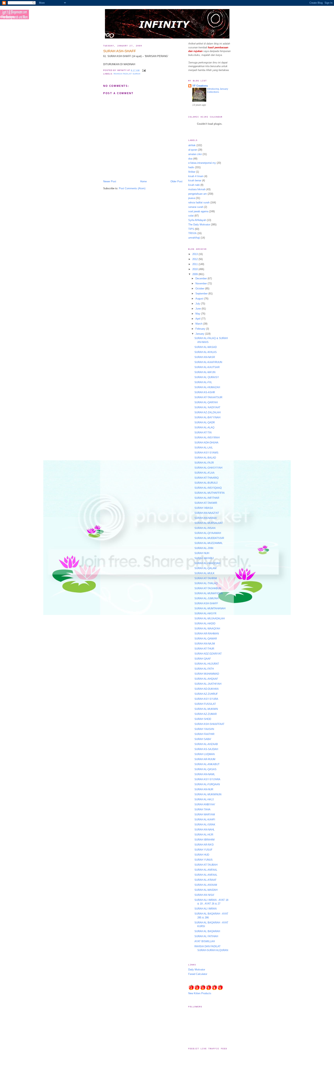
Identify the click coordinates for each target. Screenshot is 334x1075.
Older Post (176, 181)
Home (143, 181)
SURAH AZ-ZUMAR (205, 714)
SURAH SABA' (202, 739)
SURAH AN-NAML (204, 774)
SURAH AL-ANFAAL (205, 869)
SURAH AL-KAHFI (204, 819)
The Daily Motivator (199, 224)
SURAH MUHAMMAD (206, 673)
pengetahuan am (197, 193)
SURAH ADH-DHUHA (206, 442)
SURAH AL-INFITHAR (206, 497)
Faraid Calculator (197, 974)
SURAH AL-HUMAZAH (207, 387)
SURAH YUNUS (203, 859)
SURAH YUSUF (203, 849)
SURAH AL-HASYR (205, 613)
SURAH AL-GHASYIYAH (208, 467)
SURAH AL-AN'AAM (205, 884)
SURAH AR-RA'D (204, 844)
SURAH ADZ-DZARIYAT (208, 653)
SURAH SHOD (202, 719)
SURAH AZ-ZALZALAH (207, 412)
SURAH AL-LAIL (203, 447)
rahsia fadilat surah (127, 74)
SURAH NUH (201, 553)
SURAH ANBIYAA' (204, 804)
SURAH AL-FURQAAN (207, 784)
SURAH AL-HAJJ (204, 799)
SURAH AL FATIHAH (206, 936)
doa (190, 158)
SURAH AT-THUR (204, 648)
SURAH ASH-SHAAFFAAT (209, 724)
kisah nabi (194, 184)
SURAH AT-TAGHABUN (207, 588)
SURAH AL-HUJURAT (206, 663)
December (201, 278)
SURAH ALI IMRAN (205, 908)
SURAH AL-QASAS (205, 769)
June (198, 308)
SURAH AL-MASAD (205, 347)
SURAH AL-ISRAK (204, 824)
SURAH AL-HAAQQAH (207, 563)
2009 (195, 274)
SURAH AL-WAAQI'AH (207, 628)
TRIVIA (192, 233)
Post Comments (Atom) (132, 188)
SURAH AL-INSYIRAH (207, 437)
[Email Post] (143, 70)
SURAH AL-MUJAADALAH (209, 618)
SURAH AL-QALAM (205, 568)
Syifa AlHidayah (197, 220)
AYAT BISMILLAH (204, 941)
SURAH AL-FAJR (204, 462)
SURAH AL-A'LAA (204, 472)
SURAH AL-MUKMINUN (207, 794)
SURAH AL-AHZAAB (206, 744)
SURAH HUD (201, 854)
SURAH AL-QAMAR (205, 638)
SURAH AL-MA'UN (204, 372)
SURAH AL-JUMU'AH (206, 598)
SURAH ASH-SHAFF (119, 51)
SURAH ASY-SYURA (206, 698)
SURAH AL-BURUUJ (206, 482)
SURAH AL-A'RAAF (205, 879)
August (199, 298)
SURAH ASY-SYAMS (206, 452)
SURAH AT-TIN (202, 432)
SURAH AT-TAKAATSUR (208, 397)
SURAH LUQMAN (204, 754)
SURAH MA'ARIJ (204, 558)
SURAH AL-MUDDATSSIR (209, 538)
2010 (195, 269)
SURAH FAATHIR (204, 734)
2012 (195, 259)
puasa (191, 198)
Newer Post (109, 181)
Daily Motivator (196, 969)
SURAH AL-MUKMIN (206, 709)
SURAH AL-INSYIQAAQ (208, 487)
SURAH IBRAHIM (204, 839)
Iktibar (191, 171)
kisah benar (194, 180)
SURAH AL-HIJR (203, 834)
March (199, 323)
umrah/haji (194, 237)
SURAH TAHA (202, 809)
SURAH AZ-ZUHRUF (206, 693)
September (201, 293)
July (198, 303)
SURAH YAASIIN (204, 729)
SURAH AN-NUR (203, 789)
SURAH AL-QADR (204, 422)
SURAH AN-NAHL (204, 829)
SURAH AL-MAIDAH (205, 889)
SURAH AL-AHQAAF (206, 678)
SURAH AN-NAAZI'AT (206, 512)
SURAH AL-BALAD (205, 457)
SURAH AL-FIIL (203, 382)
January (200, 333)
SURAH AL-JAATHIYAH (207, 683)
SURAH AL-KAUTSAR (207, 367)
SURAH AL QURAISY (206, 377)
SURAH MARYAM (204, 814)
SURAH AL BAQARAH (207, 931)
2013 (195, 254)
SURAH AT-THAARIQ (206, 477)
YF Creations (200, 85)
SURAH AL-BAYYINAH (207, 417)
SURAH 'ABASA (203, 507)
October (200, 288)
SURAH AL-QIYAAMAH (207, 533)
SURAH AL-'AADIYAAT (207, 407)
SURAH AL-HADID (204, 623)
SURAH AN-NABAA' (205, 518)
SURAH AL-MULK (204, 573)
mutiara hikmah (196, 189)
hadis (191, 167)
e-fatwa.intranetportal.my (202, 162)
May (198, 313)
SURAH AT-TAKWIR (205, 502)
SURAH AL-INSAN (204, 528)
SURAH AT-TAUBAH (205, 864)
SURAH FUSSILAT (205, 703)
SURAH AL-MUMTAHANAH (209, 608)
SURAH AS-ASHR (204, 392)
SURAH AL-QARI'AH (206, 402)
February (200, 328)
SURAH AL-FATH (204, 668)
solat (191, 215)
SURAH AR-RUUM (204, 759)
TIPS (191, 229)
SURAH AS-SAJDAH (206, 749)
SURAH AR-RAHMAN (206, 633)
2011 (195, 264)
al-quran (192, 149)
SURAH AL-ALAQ (204, 427)
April (198, 318)
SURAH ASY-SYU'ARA (207, 779)
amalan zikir (195, 154)
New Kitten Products (199, 993)
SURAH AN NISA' (204, 894)
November (201, 283)
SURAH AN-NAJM (204, 643)
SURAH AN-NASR (204, 357)
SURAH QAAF (202, 658)
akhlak (192, 145)
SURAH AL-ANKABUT (207, 764)
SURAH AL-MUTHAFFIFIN (209, 492)
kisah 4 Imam (196, 176)
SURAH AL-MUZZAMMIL (208, 543)
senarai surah (195, 206)
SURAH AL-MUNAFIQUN (208, 593)
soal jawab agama (198, 211)
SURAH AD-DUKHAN (206, 688)
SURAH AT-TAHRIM (205, 578)
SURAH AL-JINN (203, 548)
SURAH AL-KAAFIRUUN (208, 362)
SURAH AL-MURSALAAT (208, 523)
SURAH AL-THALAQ (206, 583)
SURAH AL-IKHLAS (205, 352)
